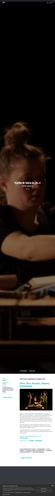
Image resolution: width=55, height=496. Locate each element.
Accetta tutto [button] (43, 488)
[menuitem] (54, 1)
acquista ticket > (7, 397)
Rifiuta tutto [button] (43, 491)
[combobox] (52, 485)
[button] (19, 494)
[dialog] (27, 490)
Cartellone (32, 370)
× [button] (53, 485)
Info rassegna (23, 370)
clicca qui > (5, 392)
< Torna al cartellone (26, 457)
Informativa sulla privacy (15, 490)
